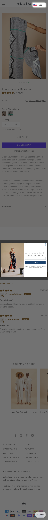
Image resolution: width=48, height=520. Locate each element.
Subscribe (35, 262)
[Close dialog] (45, 244)
